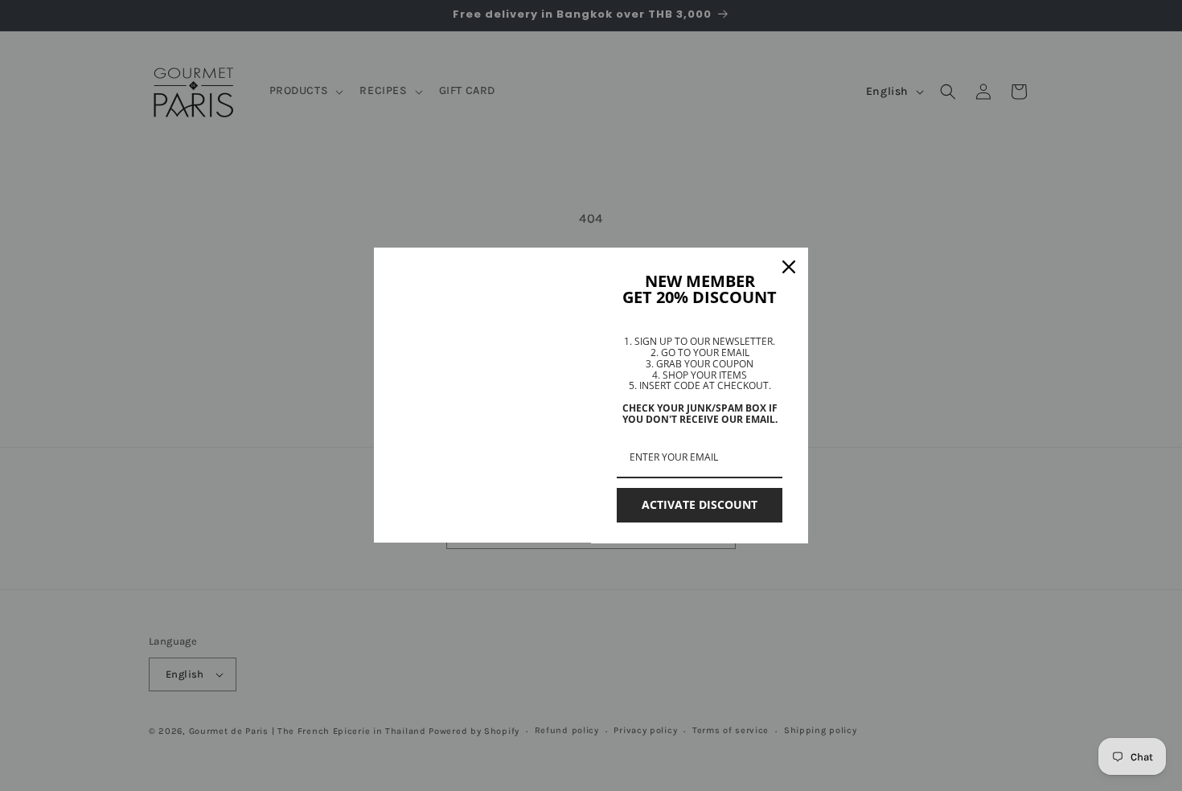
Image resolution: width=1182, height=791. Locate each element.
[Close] (789, 267)
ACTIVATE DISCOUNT (699, 504)
